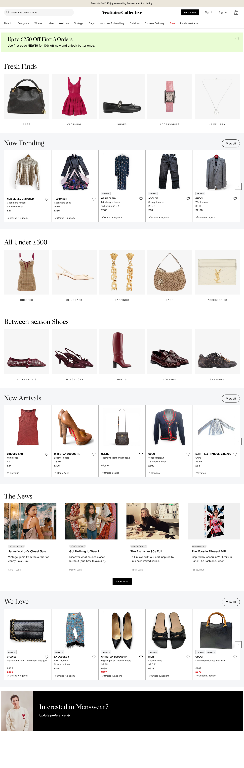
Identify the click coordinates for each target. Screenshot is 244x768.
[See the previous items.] (5, 186)
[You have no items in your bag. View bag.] (236, 12)
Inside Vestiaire (189, 23)
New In (8, 23)
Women (38, 23)
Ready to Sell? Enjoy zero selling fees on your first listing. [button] (122, 3)
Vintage (78, 23)
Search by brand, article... (25, 12)
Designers (23, 23)
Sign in (208, 12)
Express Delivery (154, 23)
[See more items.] (238, 186)
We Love (64, 23)
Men (51, 23)
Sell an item (189, 12)
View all (231, 143)
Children (135, 23)
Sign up (223, 12)
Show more (122, 581)
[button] (236, 12)
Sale (172, 23)
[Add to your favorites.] (47, 199)
